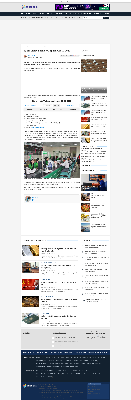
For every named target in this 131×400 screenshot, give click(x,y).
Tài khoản (78, 1)
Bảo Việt (53, 357)
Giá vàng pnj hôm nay (98, 373)
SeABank (57, 363)
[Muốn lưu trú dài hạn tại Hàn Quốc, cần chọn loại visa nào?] (85, 105)
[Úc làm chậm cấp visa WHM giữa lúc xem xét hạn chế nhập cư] (85, 112)
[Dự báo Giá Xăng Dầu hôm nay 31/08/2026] (94, 182)
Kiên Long (91, 357)
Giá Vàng (43, 246)
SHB (62, 363)
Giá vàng (49, 13)
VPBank (89, 363)
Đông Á (62, 357)
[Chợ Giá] (29, 7)
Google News (93, 338)
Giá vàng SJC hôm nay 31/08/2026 (44, 376)
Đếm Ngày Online (95, 1)
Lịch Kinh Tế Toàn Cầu (65, 17)
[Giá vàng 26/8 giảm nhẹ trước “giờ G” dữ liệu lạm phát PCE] (85, 126)
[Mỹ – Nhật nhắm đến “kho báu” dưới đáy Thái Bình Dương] (85, 197)
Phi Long (35, 197)
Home (24, 46)
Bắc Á (43, 357)
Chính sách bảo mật (57, 352)
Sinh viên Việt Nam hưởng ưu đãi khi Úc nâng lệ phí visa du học (99, 98)
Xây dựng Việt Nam (40, 366)
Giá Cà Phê (72, 13)
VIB (71, 363)
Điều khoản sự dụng (93, 352)
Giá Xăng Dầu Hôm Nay (84, 13)
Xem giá (56, 105)
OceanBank (51, 360)
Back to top (104, 352)
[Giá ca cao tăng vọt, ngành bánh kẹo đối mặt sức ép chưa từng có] (85, 207)
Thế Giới (43, 279)
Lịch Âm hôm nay (105, 1)
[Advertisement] (65, 31)
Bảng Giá (88, 338)
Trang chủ (27, 352)
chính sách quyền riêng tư (73, 392)
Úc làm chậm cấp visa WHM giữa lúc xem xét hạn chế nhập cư (98, 112)
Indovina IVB (85, 357)
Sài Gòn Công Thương (41, 363)
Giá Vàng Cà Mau (55, 17)
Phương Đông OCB (60, 360)
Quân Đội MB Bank (84, 360)
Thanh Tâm (52, 253)
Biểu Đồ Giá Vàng (45, 17)
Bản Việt (48, 357)
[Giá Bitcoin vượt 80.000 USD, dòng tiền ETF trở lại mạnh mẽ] (30, 302)
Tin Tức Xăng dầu (51, 262)
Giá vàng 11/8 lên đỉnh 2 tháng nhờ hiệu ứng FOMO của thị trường (98, 215)
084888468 (42, 388)
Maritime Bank (39, 360)
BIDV (58, 357)
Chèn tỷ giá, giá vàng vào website (65, 337)
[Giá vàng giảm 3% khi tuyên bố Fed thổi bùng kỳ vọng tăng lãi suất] (85, 140)
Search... (106, 17)
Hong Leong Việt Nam (76, 357)
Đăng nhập (67, 1)
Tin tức (28, 13)
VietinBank (83, 363)
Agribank (38, 357)
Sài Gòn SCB (51, 363)
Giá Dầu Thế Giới (36, 17)
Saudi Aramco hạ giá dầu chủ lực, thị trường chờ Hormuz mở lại (99, 226)
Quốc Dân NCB (93, 360)
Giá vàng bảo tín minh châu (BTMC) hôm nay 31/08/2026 (48, 370)
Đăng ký (61, 1)
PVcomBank (75, 360)
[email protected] (53, 388)
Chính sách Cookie (80, 352)
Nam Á (45, 360)
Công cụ (107, 13)
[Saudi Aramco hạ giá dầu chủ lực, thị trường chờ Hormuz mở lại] (85, 227)
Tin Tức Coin (49, 296)
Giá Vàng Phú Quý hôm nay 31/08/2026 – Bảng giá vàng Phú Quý (76, 373)
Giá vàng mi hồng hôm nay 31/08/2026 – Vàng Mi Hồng (48, 373)
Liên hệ (47, 352)
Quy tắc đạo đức (69, 352)
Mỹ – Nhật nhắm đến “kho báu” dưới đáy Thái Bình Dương (98, 195)
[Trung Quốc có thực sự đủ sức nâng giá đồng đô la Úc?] (85, 133)
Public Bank (68, 360)
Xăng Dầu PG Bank (96, 363)
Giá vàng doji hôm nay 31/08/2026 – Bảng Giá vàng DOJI (75, 370)
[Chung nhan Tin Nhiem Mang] (103, 336)
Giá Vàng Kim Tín (76, 17)
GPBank (67, 357)
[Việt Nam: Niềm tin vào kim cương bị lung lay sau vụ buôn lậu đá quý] (94, 65)
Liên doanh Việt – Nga (100, 357)
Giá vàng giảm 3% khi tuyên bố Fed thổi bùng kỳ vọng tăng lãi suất (99, 140)
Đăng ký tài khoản (85, 1)
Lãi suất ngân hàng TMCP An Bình (54, 366)
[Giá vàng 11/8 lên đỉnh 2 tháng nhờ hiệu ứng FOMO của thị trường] (85, 217)
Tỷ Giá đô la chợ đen (26, 17)
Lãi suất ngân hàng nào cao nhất (70, 366)
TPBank (66, 363)
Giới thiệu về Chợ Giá (38, 352)
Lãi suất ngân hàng (61, 13)
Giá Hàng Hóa (98, 13)
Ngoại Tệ (41, 13)
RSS (83, 338)
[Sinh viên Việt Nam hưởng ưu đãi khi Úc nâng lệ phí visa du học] (85, 98)
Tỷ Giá (34, 13)
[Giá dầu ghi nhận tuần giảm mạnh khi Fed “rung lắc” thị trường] (30, 269)
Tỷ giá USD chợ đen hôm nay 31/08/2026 (97, 151)
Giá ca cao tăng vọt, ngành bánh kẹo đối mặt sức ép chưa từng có (98, 205)
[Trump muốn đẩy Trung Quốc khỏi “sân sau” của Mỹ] (85, 119)
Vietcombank (76, 363)
